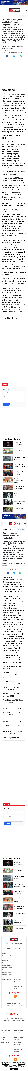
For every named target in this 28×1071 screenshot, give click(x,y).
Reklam (19, 948)
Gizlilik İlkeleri (9, 946)
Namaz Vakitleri (17, 979)
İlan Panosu (17, 988)
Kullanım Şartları (19, 943)
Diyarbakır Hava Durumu (8, 972)
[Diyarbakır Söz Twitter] (12, 993)
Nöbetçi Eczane (17, 977)
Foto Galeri (5, 958)
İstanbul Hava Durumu (7, 965)
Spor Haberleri (5, 977)
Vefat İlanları (17, 981)
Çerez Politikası (18, 946)
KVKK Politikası (9, 943)
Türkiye (9, 16)
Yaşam (11, 529)
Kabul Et (14, 1069)
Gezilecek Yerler (18, 986)
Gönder (6, 404)
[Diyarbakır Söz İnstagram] (15, 993)
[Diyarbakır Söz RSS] (15, 996)
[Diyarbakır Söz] (14, 10)
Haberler (4, 16)
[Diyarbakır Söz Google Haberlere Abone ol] (22, 16)
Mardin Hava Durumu (7, 974)
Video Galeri (5, 960)
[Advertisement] (14, 73)
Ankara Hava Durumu (7, 967)
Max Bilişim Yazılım (20, 1005)
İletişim (14, 948)
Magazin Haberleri (6, 979)
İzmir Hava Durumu (7, 970)
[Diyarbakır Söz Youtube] (18, 993)
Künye (8, 948)
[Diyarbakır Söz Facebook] (9, 993)
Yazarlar (4, 962)
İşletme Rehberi (18, 984)
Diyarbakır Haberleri (7, 955)
